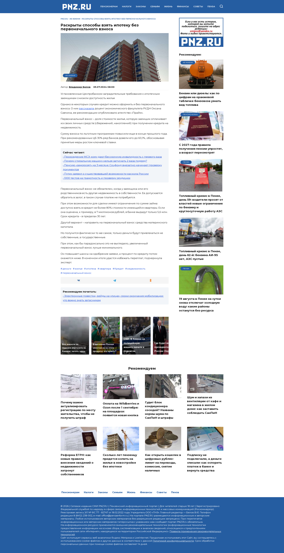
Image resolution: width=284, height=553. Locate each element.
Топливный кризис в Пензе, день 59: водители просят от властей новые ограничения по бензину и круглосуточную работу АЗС (201, 203)
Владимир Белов (80, 87)
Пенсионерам (109, 6)
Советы (198, 6)
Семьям (155, 6)
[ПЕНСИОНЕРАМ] (201, 138)
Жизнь (168, 6)
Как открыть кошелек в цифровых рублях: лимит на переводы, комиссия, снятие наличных (163, 462)
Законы (141, 6)
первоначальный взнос (77, 273)
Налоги (126, 6)
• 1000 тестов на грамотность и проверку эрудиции (96, 178)
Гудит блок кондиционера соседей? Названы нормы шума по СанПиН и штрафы (159, 410)
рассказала (86, 108)
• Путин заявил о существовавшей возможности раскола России (106, 173)
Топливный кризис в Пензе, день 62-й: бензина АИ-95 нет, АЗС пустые (200, 254)
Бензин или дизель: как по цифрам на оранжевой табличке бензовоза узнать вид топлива (200, 99)
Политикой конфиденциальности (173, 540)
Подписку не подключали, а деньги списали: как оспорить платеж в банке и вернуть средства (204, 462)
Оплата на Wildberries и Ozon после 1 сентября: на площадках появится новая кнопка (121, 409)
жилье (79, 268)
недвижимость (136, 268)
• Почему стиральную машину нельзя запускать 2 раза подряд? (105, 160)
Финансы (183, 6)
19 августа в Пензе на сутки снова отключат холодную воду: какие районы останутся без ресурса (200, 304)
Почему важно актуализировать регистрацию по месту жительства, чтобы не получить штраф (78, 410)
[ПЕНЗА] (200, 189)
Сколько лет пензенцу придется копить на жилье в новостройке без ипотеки (120, 460)
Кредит (119, 268)
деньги (67, 268)
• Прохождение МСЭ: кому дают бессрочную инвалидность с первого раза (112, 156)
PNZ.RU (64, 19)
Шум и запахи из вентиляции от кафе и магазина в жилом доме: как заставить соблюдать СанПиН (204, 405)
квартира (105, 268)
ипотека (91, 268)
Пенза (211, 6)
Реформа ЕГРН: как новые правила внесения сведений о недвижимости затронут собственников (77, 464)
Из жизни (75, 19)
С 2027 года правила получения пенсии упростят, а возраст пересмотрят (201, 148)
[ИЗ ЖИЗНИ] (201, 87)
